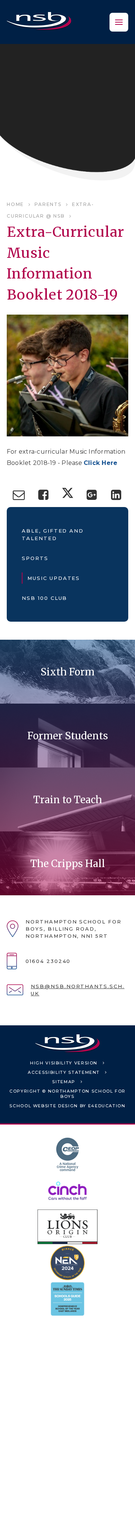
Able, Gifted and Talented (53, 534)
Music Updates (53, 578)
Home (15, 204)
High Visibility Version (64, 1063)
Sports (35, 558)
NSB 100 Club (44, 598)
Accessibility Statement (64, 1072)
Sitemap (63, 1081)
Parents (48, 204)
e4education (107, 1105)
